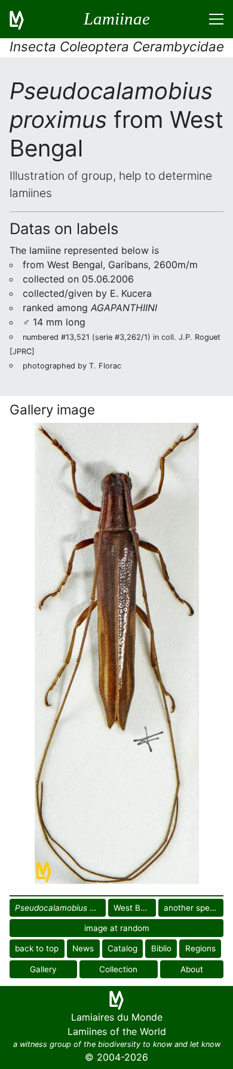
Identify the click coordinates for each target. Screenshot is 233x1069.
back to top (37, 948)
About (191, 969)
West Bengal (135, 908)
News (83, 948)
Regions (200, 948)
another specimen (193, 908)
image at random (116, 928)
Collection (118, 969)
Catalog (122, 948)
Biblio (161, 948)
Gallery (43, 969)
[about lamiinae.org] (24, 19)
